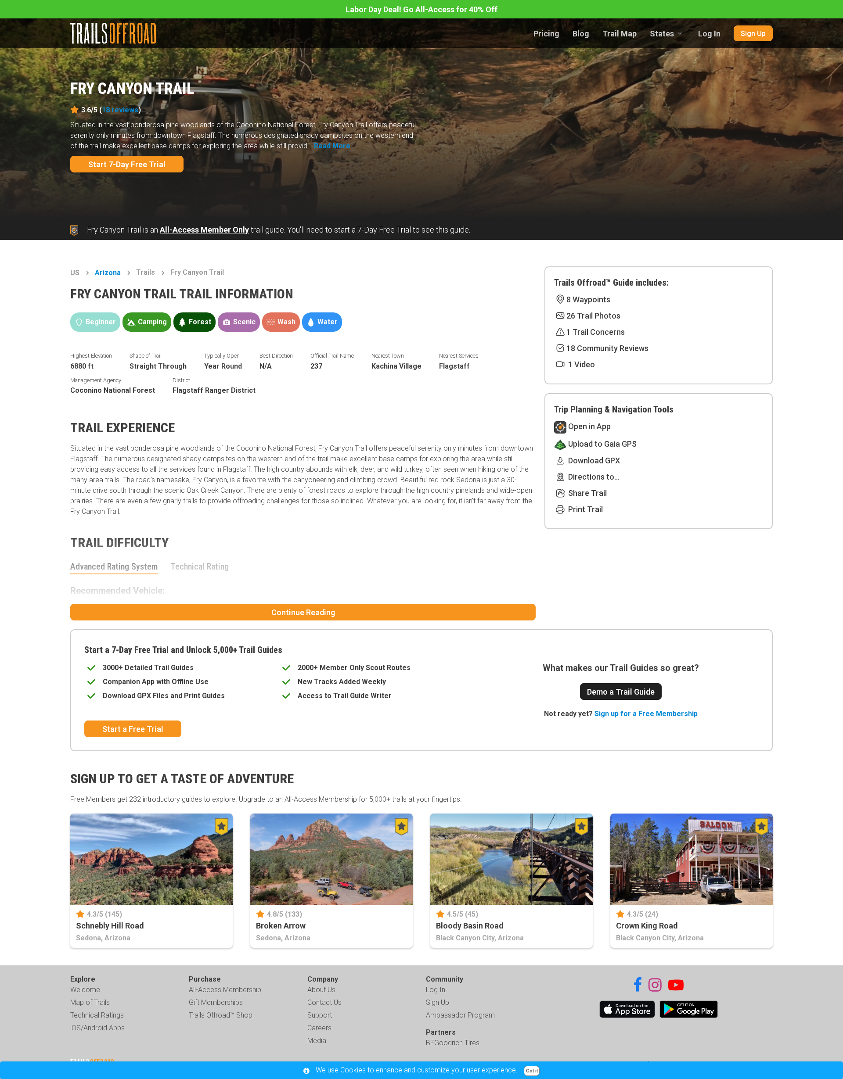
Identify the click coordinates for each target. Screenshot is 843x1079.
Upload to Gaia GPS (601, 443)
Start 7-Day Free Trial (127, 164)
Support (319, 1015)
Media (316, 1040)
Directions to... (593, 476)
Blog (581, 33)
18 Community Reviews (607, 348)
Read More (332, 146)
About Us (321, 990)
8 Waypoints (588, 299)
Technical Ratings (97, 1015)
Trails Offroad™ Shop (220, 1015)
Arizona (108, 273)
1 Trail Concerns (595, 332)
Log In (709, 33)
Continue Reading (303, 612)
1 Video (580, 364)
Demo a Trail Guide (621, 691)
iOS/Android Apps (97, 1028)
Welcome (85, 990)
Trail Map (619, 33)
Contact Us (324, 1002)
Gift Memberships (216, 1002)
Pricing (546, 33)
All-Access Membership (225, 990)
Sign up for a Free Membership (646, 714)
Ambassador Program (460, 1015)
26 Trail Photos (593, 315)
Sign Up (753, 33)
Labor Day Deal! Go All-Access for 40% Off (421, 9)
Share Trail (586, 493)
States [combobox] (662, 33)
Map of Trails (90, 1002)
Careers (319, 1028)
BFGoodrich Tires (452, 1043)
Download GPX (593, 460)
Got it (532, 1071)
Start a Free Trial (132, 729)
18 (120, 110)
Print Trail (584, 509)
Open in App (588, 426)
